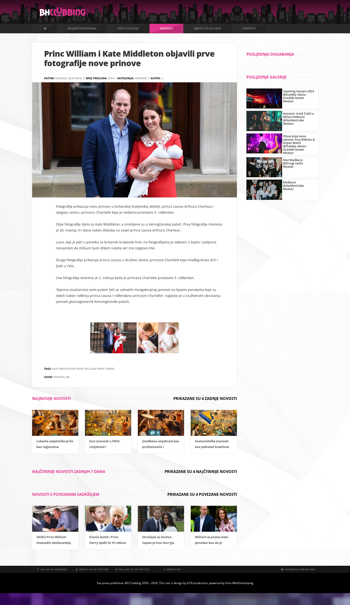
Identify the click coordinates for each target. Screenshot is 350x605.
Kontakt (249, 28)
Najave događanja (82, 28)
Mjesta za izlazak (207, 28)
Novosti (166, 28)
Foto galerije (128, 28)
